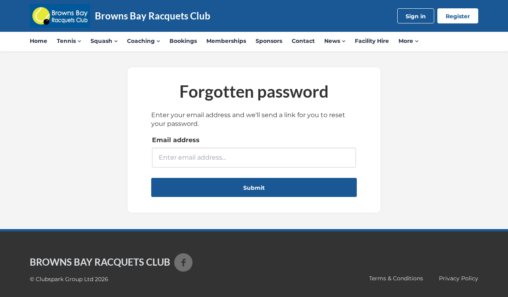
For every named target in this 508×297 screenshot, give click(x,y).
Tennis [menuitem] (66, 40)
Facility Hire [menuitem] (372, 40)
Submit (254, 187)
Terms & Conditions (396, 278)
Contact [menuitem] (303, 40)
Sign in (416, 16)
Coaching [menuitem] (141, 40)
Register (458, 16)
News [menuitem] (332, 40)
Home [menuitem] (38, 40)
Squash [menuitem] (101, 40)
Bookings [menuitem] (183, 40)
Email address (176, 140)
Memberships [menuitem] (226, 40)
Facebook (183, 262)
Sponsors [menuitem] (269, 40)
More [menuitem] (405, 40)
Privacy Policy (458, 278)
